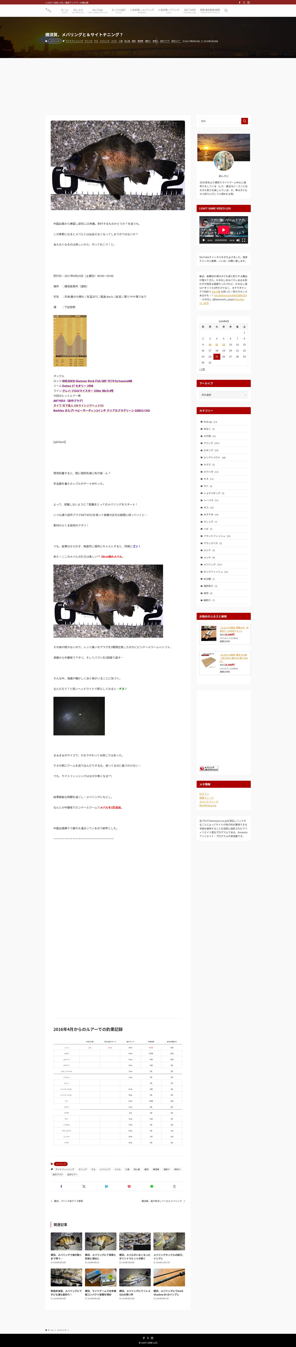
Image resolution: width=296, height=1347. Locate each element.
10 (210, 344)
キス (209, 478)
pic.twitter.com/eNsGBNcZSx (230, 295)
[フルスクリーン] (243, 240)
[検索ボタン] (226, 10)
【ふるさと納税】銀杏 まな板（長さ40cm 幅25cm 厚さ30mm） (234, 658)
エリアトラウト (215, 457)
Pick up (210, 421)
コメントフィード (209, 801)
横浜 (134, 40)
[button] (61, 1186)
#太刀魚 (216, 291)
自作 (208, 593)
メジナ (209, 550)
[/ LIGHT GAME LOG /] (48, 10)
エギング (211, 450)
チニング (88, 40)
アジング (211, 443)
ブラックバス (213, 543)
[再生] (204, 240)
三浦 (120, 40)
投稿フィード (206, 797)
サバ (208, 486)
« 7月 (202, 369)
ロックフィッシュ (216, 571)
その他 (210, 436)
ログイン (204, 793)
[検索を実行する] (244, 121)
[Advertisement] (148, 84)
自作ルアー (176, 40)
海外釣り (210, 586)
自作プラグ (165, 40)
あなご (209, 428)
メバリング (55, 41)
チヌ (96, 40)
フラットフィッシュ (217, 536)
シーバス (211, 500)
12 (223, 344)
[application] (223, 230)
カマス (209, 464)
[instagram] (248, 2)
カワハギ (211, 471)
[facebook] (239, 2)
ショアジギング (214, 493)
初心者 (127, 40)
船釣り (209, 600)
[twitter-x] (244, 2)
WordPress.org (207, 805)
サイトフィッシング (74, 40)
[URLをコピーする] (174, 1186)
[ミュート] (238, 240)
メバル (114, 40)
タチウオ (211, 514)
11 (216, 344)
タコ (209, 507)
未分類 (209, 579)
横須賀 (140, 40)
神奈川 (155, 40)
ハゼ (208, 529)
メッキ (209, 557)
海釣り (148, 40)
